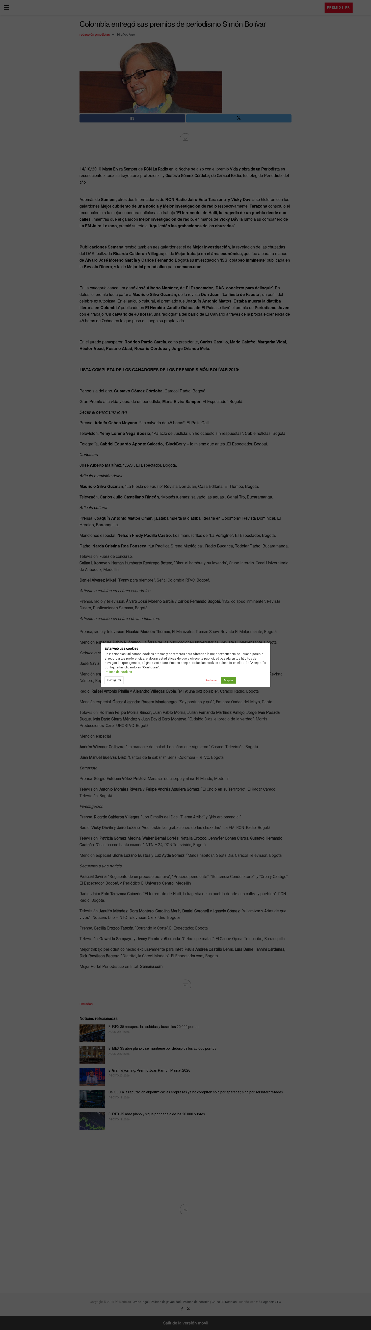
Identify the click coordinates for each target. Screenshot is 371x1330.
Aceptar (228, 680)
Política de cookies (118, 672)
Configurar (114, 680)
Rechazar (211, 680)
